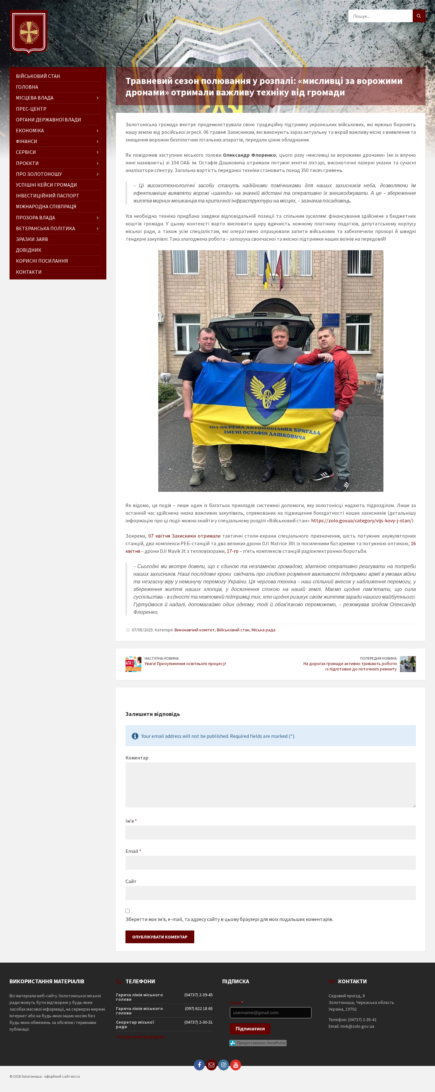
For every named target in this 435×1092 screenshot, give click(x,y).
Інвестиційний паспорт (47, 195)
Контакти (29, 272)
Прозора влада (35, 217)
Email (133, 851)
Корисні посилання (42, 261)
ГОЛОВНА (27, 87)
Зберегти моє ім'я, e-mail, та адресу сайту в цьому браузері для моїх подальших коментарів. (229, 919)
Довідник (28, 250)
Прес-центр (31, 109)
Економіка (30, 130)
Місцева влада (34, 97)
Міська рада (263, 630)
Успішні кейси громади (46, 185)
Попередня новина (378, 658)
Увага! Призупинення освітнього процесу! (185, 663)
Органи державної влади (48, 119)
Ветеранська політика (45, 228)
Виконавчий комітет (195, 630)
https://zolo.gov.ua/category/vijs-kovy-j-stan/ (361, 520)
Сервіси (26, 152)
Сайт (131, 881)
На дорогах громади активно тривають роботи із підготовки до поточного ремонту (350, 666)
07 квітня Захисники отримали (184, 535)
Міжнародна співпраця (46, 206)
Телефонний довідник (140, 1037)
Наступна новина (162, 658)
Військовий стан (233, 630)
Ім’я (131, 821)
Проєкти (27, 163)
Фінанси (26, 141)
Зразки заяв (32, 239)
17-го (233, 551)
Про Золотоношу (39, 174)
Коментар (136, 757)
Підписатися (250, 1028)
